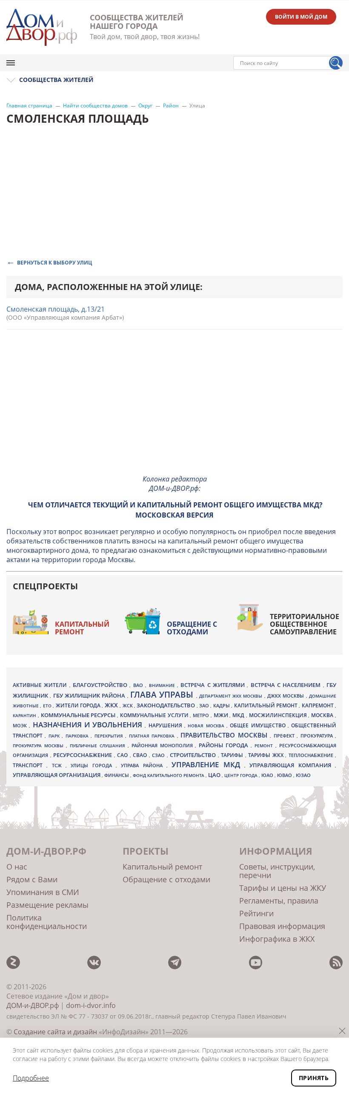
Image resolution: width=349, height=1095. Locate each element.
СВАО (141, 755)
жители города (79, 705)
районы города (225, 745)
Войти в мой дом (301, 16)
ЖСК (128, 706)
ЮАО (268, 775)
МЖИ (222, 715)
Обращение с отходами (192, 628)
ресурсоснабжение (83, 755)
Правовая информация (282, 926)
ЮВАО (285, 775)
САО (123, 755)
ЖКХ (112, 705)
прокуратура (317, 736)
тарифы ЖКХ (266, 755)
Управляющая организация (57, 775)
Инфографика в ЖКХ (277, 939)
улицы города (93, 765)
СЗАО (159, 755)
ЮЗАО (303, 775)
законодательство (166, 705)
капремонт (318, 705)
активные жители (41, 685)
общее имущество (259, 725)
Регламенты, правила (278, 900)
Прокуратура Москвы (39, 746)
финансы (117, 775)
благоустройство (101, 685)
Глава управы (163, 694)
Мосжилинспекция (279, 715)
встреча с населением (287, 685)
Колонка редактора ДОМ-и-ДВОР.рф (175, 483)
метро (202, 715)
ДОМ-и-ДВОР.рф (32, 1005)
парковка (78, 736)
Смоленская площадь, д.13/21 (55, 309)
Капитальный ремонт (82, 628)
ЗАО (204, 705)
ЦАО (215, 775)
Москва (323, 715)
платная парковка (153, 736)
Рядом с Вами (31, 879)
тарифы (233, 755)
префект (285, 735)
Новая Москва (207, 726)
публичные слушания (99, 746)
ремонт (265, 746)
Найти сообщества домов (95, 105)
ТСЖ (59, 765)
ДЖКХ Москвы (286, 695)
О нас (16, 866)
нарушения (166, 725)
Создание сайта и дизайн (55, 1031)
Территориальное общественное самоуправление (304, 624)
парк (55, 736)
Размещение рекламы (47, 905)
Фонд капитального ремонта (169, 775)
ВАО (139, 685)
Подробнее (31, 1078)
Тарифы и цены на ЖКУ (282, 888)
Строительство (194, 755)
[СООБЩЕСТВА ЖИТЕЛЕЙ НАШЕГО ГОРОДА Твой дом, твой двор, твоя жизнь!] (41, 27)
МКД (239, 715)
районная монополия (163, 746)
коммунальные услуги (155, 715)
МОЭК (21, 725)
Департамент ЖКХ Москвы (231, 696)
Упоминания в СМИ (42, 892)
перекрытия (109, 736)
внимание (163, 685)
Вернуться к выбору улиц (54, 262)
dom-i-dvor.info (91, 1005)
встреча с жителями (213, 685)
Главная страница (29, 105)
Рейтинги (256, 913)
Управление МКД (208, 764)
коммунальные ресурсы (79, 715)
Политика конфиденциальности (46, 921)
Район (171, 105)
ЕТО (48, 706)
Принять (314, 1078)
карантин (25, 715)
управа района (143, 765)
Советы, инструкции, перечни (277, 870)
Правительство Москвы (225, 735)
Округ (145, 105)
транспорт (29, 765)
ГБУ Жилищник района (90, 695)
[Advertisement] (174, 408)
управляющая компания (292, 765)
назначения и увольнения (89, 724)
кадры (222, 705)
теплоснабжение (312, 755)
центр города (241, 775)
